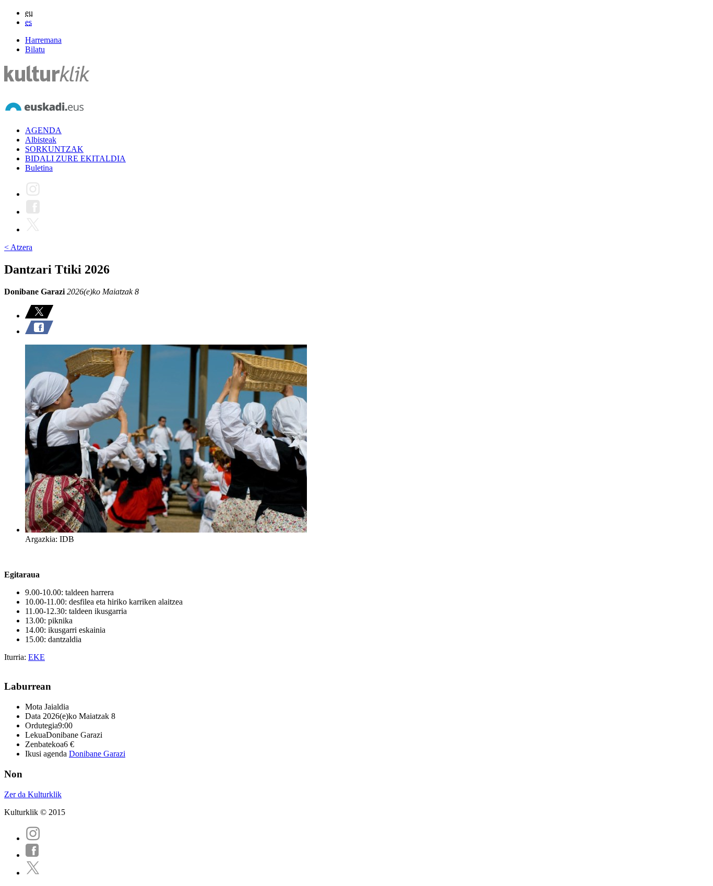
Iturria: (16, 657)
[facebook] (32, 854)
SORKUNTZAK (54, 149)
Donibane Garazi (97, 753)
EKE (36, 657)
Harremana (43, 40)
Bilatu (35, 49)
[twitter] (33, 872)
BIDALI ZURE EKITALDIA (75, 158)
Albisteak (40, 139)
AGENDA (43, 130)
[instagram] (33, 838)
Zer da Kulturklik (33, 794)
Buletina (39, 167)
